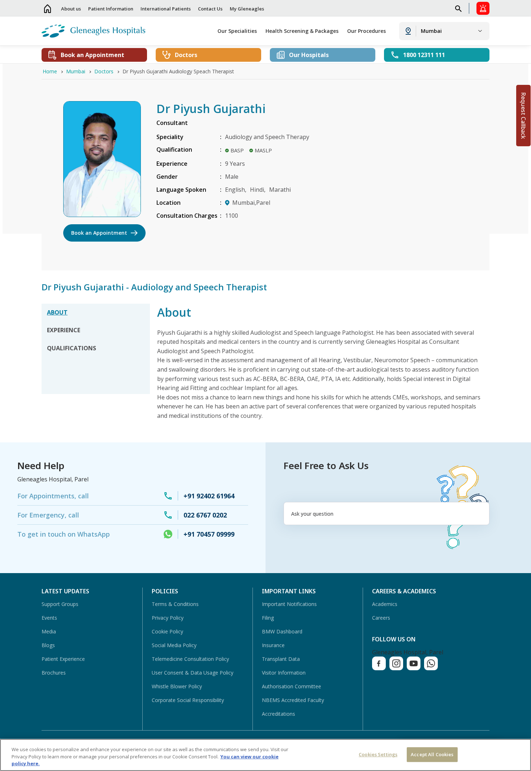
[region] (265, 755)
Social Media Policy (174, 645)
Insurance (273, 645)
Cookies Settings (378, 754)
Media (49, 631)
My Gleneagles (247, 8)
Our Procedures (366, 30)
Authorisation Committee (291, 686)
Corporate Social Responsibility (188, 700)
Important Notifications (289, 604)
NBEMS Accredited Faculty (293, 700)
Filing (268, 617)
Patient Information (110, 8)
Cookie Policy (167, 631)
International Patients (166, 8)
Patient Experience (63, 658)
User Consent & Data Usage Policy (192, 672)
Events (49, 617)
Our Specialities (237, 30)
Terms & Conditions (175, 604)
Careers (381, 617)
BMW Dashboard (282, 631)
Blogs (48, 645)
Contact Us (210, 8)
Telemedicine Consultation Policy (190, 658)
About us (71, 8)
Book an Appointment (99, 232)
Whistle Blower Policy (177, 686)
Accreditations (278, 713)
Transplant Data (281, 658)
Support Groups (60, 604)
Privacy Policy (168, 617)
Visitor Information (284, 672)
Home (48, 8)
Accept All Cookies (432, 754)
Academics (384, 604)
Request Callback (523, 115)
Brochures (54, 672)
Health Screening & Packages (302, 30)
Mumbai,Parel (251, 203)
